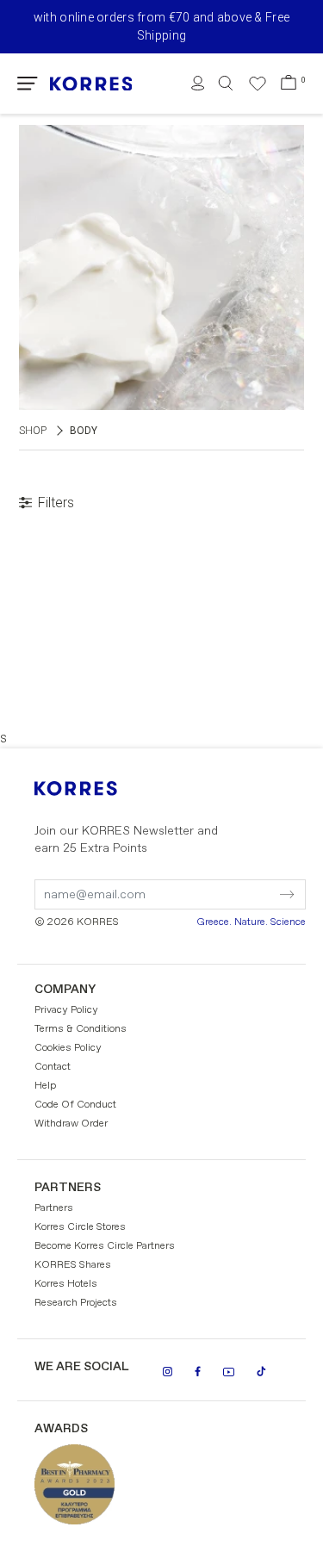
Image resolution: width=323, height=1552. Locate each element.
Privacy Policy (66, 1010)
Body (83, 431)
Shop (33, 431)
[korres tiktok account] (261, 1371)
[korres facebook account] (198, 1371)
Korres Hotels (65, 1284)
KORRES (99, 788)
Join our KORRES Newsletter (126, 839)
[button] (27, 83)
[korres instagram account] (167, 1371)
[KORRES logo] (91, 84)
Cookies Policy (68, 1048)
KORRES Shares (72, 1265)
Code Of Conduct (75, 1105)
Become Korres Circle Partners (104, 1246)
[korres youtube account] (228, 1372)
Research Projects (75, 1303)
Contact (52, 1067)
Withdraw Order (71, 1124)
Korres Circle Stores (80, 1227)
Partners (53, 1208)
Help (45, 1086)
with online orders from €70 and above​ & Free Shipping (161, 26)
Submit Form (214, 883)
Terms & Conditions (80, 1029)
